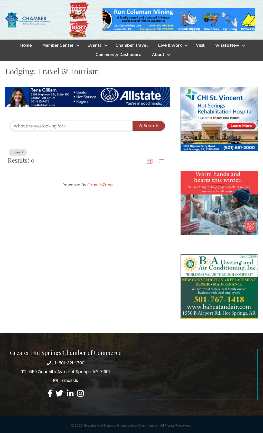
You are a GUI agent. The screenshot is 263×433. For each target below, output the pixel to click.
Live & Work (170, 45)
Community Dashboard (119, 54)
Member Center (57, 45)
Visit (200, 45)
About (158, 54)
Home (26, 45)
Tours (16, 152)
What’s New (227, 45)
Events (94, 45)
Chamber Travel (132, 45)
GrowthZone (100, 185)
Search (151, 126)
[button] (150, 161)
